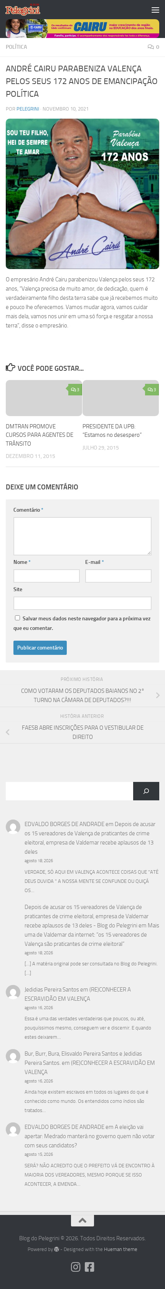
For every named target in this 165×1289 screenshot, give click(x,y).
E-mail (94, 562)
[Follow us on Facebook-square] (89, 1267)
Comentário (28, 510)
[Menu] (155, 9)
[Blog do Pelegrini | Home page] (28, 9)
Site (17, 589)
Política (16, 47)
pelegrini (27, 109)
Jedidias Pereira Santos (52, 989)
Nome (22, 562)
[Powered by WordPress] (56, 1249)
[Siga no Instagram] (75, 1267)
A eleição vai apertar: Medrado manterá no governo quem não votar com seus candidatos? (90, 1136)
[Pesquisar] (146, 791)
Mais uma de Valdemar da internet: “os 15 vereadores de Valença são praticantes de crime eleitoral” (92, 934)
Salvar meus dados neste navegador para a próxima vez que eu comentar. (81, 623)
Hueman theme (120, 1249)
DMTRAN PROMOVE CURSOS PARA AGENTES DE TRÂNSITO (39, 435)
